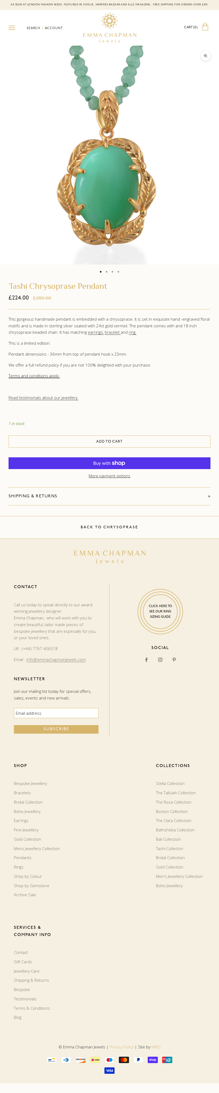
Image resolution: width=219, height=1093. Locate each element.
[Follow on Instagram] (160, 659)
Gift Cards (23, 961)
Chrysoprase (120, 527)
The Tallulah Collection (176, 792)
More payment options (109, 475)
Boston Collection (172, 811)
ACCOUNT (54, 28)
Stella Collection (170, 783)
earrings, (96, 332)
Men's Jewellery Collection (179, 876)
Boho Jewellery (27, 811)
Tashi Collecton (169, 848)
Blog (17, 1017)
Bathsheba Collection (175, 829)
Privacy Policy (122, 1046)
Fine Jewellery (26, 829)
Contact (21, 952)
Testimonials (25, 998)
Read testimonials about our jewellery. (44, 397)
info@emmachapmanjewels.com (56, 659)
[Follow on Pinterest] (174, 659)
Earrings (21, 820)
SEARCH (34, 28)
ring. (132, 332)
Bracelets (22, 792)
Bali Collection (168, 839)
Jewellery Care (27, 971)
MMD (156, 1046)
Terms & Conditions (32, 1008)
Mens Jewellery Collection (37, 848)
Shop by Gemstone (31, 885)
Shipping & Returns (31, 980)
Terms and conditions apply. (34, 375)
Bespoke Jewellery (30, 783)
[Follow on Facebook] (146, 659)
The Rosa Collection (173, 802)
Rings (19, 867)
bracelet (113, 332)
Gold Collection (27, 839)
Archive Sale (25, 894)
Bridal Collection (28, 802)
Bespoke (22, 989)
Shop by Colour (28, 876)
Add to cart (109, 442)
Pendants (23, 857)
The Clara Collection (173, 820)
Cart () (191, 27)
